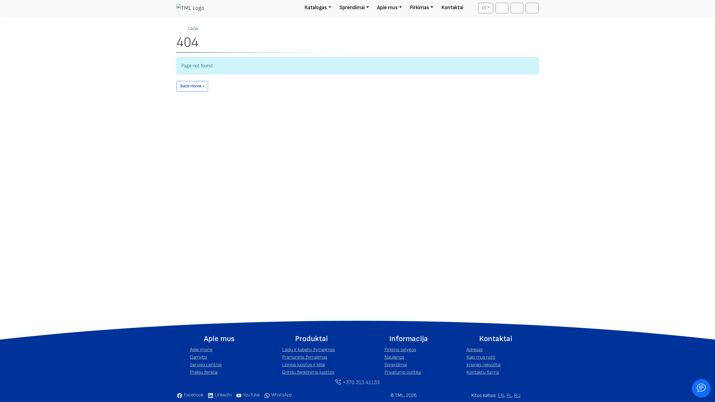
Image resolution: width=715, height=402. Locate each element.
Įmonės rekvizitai (483, 365)
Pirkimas (419, 7)
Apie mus (387, 7)
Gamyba (198, 357)
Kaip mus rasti (480, 357)
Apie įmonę (201, 350)
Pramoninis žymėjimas (304, 357)
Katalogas (315, 7)
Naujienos (394, 357)
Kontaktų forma (482, 372)
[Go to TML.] (182, 29)
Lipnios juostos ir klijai (303, 365)
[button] (219, 339)
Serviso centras (206, 365)
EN (501, 395)
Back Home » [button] (192, 86)
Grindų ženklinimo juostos (308, 372)
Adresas (474, 350)
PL (509, 395)
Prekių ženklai (204, 372)
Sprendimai (352, 7)
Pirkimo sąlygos (400, 350)
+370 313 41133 (360, 382)
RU (517, 395)
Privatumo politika (402, 372)
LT (484, 8)
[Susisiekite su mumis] (701, 388)
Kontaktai (452, 7)
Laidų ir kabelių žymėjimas (308, 350)
